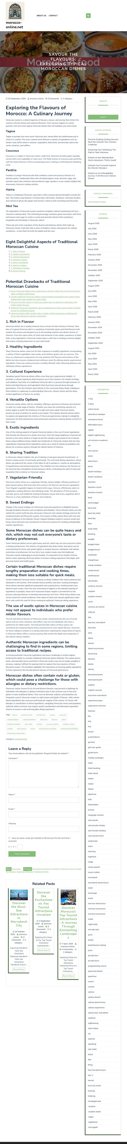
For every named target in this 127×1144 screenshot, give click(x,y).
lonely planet (94, 867)
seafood (91, 1018)
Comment (13, 758)
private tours (93, 961)
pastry (91, 940)
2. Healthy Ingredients (20, 254)
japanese (92, 794)
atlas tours (93, 461)
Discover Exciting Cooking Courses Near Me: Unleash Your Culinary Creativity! (103, 142)
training (91, 1091)
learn (90, 846)
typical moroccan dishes (47, 729)
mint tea (39, 724)
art (89, 445)
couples (91, 591)
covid (90, 601)
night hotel (93, 924)
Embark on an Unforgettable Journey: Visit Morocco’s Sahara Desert (102, 176)
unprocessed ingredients (69, 729)
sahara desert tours (97, 1002)
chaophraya (93, 560)
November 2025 (95, 270)
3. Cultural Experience (20, 257)
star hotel (92, 1049)
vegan (91, 1117)
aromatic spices (26, 715)
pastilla (10, 729)
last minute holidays (97, 830)
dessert (91, 659)
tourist (91, 1080)
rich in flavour (21, 729)
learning (91, 851)
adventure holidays (96, 414)
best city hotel (94, 513)
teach (90, 1054)
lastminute (92, 841)
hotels (91, 778)
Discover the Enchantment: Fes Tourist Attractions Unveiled (43, 903)
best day (92, 518)
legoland (92, 856)
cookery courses (95, 586)
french (91, 732)
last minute (93, 820)
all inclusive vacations (98, 440)
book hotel (92, 529)
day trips (92, 627)
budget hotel (93, 544)
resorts (91, 987)
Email (11, 809)
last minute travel (96, 836)
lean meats (28, 724)
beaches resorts (95, 492)
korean (91, 810)
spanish (91, 1039)
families (91, 711)
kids (90, 799)
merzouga (92, 893)
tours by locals (94, 1085)
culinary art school (96, 607)
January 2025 (94, 322)
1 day (90, 398)
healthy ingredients (13, 724)
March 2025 (93, 312)
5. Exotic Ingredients (19, 262)
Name (11, 794)
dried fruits (44, 719)
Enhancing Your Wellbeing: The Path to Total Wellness (102, 151)
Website (12, 823)
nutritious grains (68, 724)
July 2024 (92, 353)
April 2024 (92, 369)
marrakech (92, 877)
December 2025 (95, 265)
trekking (91, 1096)
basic (90, 466)
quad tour (92, 976)
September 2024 (95, 343)
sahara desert (94, 997)
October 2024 (94, 338)
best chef (92, 508)
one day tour (93, 929)
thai (89, 1059)
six (89, 1033)
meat (90, 888)
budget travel (94, 549)
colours (52, 715)
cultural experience (29, 719)
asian (90, 456)
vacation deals (94, 1111)
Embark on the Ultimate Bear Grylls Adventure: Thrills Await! (102, 158)
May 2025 (92, 301)
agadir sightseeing (96, 435)
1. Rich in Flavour (18, 251)
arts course (93, 451)
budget (91, 539)
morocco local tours (96, 914)
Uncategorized (21, 739)
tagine (33, 729)
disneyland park (95, 679)
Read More (19, 969)
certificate (92, 555)
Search (103, 101)
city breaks (93, 581)
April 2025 (92, 306)
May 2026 (92, 239)
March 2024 (93, 374)
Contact (53, 15)
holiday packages (96, 758)
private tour (93, 955)
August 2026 (93, 223)
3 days (91, 404)
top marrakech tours (97, 1070)
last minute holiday (96, 825)
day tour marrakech (96, 622)
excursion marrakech (97, 695)
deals (90, 638)
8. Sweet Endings (18, 271)
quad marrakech (95, 971)
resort (90, 981)
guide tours (93, 752)
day (89, 617)
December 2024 (95, 327)
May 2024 (92, 364)
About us (41, 15)
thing (90, 1065)
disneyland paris (95, 674)
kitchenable (93, 804)
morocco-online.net (14, 25)
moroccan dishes (52, 724)
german (91, 742)
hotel (90, 763)
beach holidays (94, 471)
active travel (93, 409)
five (89, 726)
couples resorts (95, 596)
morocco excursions (97, 908)
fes (89, 716)
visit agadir (93, 1127)
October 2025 (94, 275)
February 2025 (94, 317)
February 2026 (94, 254)
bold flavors (41, 715)
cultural (91, 612)
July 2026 (92, 228)
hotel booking (94, 768)
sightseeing (93, 1023)
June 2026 (92, 234)
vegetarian (93, 1122)
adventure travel (95, 419)
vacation (91, 1106)
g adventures (94, 737)
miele (90, 898)
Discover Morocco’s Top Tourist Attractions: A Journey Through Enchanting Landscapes (68, 923)
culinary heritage (13, 719)
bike (90, 523)
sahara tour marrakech (98, 1013)
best (90, 497)
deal (90, 633)
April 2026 (92, 244)
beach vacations (95, 477)
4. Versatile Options (19, 260)
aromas (14, 715)
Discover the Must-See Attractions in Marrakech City (19, 914)
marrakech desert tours (98, 882)
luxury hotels (94, 872)
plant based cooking (97, 945)
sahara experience (96, 1007)
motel (90, 919)
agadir (91, 430)
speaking (92, 1044)
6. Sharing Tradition (19, 265)
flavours (55, 719)
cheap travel (93, 570)
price (90, 950)
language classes (96, 815)
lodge (90, 862)
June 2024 (92, 358)
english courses (95, 690)
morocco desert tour (97, 903)
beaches (91, 482)
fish (89, 721)
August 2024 (93, 348)
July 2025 (92, 291)
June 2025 (92, 296)
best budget (93, 503)
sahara (91, 992)
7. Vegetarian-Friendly (20, 268)
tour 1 (90, 1075)
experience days (95, 700)
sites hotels (93, 1028)
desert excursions (96, 648)
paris (90, 934)
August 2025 (93, 286)
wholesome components (16, 733)
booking (91, 534)
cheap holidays (94, 565)
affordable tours (95, 425)
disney (91, 669)
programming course (97, 966)
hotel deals (93, 773)
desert (91, 643)
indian (91, 784)
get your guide (94, 747)
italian (91, 789)
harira (64, 719)
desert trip (92, 653)
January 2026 (94, 260)
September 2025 (95, 280)
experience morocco (97, 706)
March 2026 (93, 249)
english (91, 685)
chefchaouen (93, 575)
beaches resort (94, 487)
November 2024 (95, 332)
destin (91, 664)
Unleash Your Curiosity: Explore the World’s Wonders (102, 166)
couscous (62, 715)
